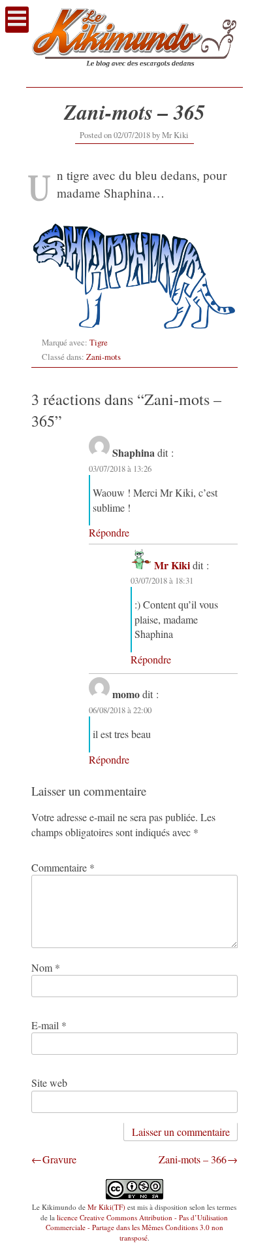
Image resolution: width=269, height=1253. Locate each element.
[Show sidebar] (17, 20)
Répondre (109, 532)
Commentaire (63, 867)
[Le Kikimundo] (134, 73)
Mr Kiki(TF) (106, 1207)
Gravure (59, 1159)
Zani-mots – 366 (193, 1159)
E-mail (49, 1025)
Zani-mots (103, 356)
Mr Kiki (175, 135)
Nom (45, 967)
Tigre (98, 342)
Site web (49, 1082)
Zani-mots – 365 (134, 111)
